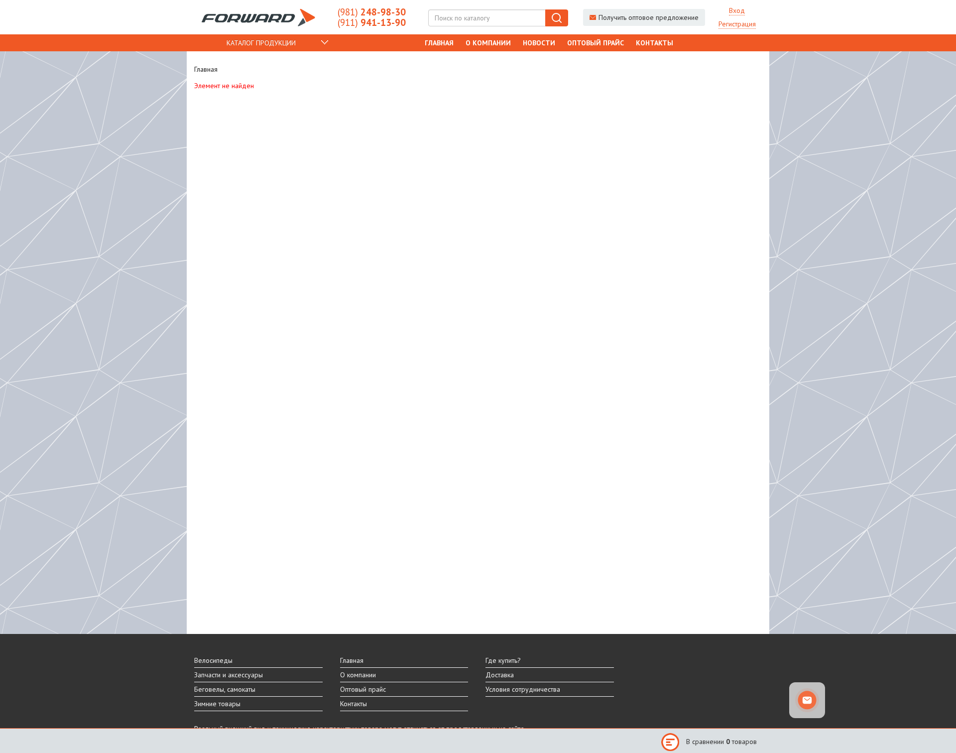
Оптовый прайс (595, 42)
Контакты (654, 42)
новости (539, 42)
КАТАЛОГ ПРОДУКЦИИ (261, 42)
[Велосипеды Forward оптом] (258, 17)
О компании (488, 42)
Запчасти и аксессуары (228, 674)
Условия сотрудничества (522, 689)
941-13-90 (372, 22)
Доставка (499, 674)
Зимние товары (217, 703)
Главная (439, 42)
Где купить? (503, 660)
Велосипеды (213, 660)
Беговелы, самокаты (224, 689)
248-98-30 (372, 12)
